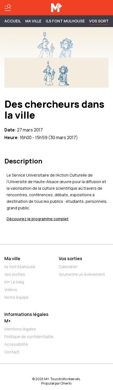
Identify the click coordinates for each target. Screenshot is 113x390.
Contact (11, 351)
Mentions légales (20, 329)
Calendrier (68, 266)
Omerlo (66, 383)
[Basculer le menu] (7, 7)
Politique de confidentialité (28, 336)
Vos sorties (14, 274)
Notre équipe (16, 297)
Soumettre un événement (82, 274)
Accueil (12, 21)
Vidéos (10, 289)
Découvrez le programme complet (38, 218)
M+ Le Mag (14, 282)
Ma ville (12, 259)
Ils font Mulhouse (19, 266)
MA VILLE (33, 21)
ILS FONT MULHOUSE (65, 21)
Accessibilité (16, 344)
